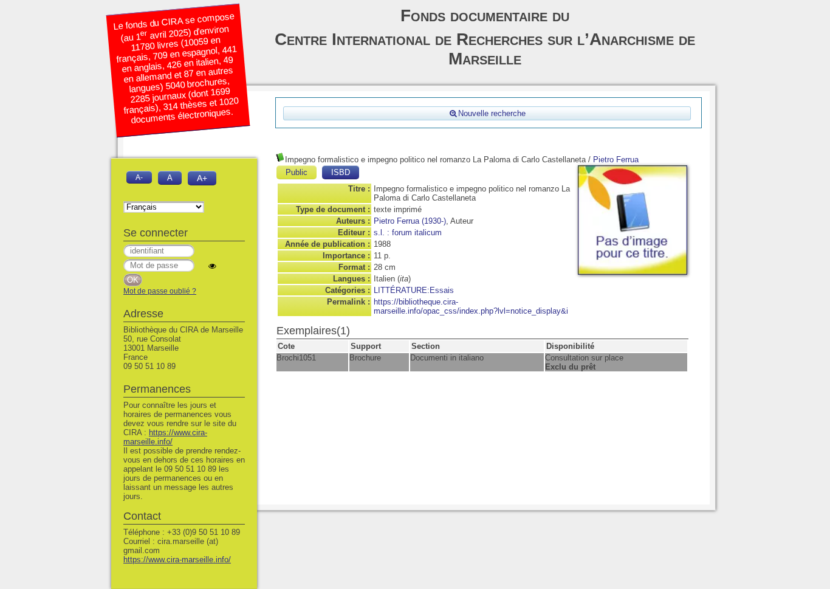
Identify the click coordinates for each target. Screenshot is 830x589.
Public (296, 172)
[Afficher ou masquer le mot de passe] (212, 266)
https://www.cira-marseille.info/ (165, 437)
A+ (202, 178)
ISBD (340, 172)
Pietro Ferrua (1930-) (410, 221)
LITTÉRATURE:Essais (414, 290)
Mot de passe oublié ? (159, 291)
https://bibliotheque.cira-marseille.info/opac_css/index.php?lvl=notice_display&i (471, 306)
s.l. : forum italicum (408, 232)
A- (139, 177)
